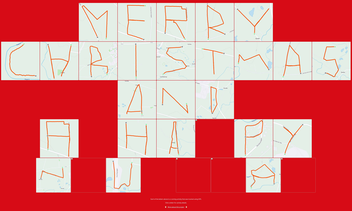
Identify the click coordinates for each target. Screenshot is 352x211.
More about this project (176, 207)
